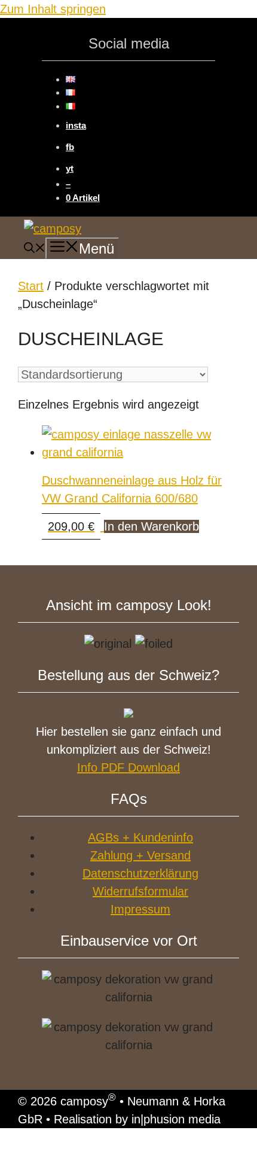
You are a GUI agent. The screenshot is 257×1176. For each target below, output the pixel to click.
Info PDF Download (128, 767)
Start (31, 286)
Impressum (140, 909)
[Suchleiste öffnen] (34, 249)
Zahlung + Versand (140, 855)
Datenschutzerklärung (140, 873)
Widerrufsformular (140, 891)
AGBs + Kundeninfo (140, 837)
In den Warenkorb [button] (151, 526)
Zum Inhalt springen (53, 9)
